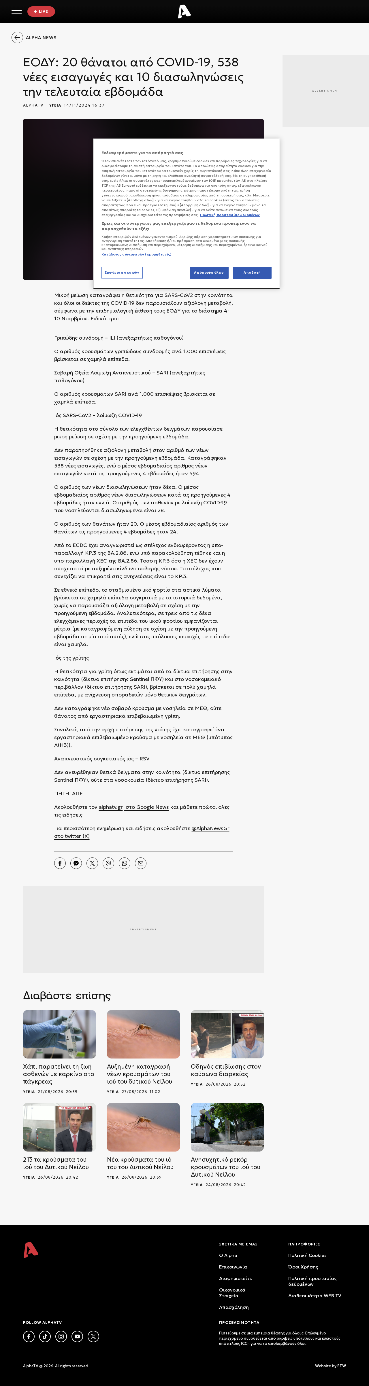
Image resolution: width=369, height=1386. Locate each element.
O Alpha (228, 1255)
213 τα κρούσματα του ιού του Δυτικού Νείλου (56, 1163)
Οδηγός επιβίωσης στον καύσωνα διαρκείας (226, 1070)
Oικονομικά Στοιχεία (232, 1292)
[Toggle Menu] (17, 12)
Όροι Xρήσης (303, 1267)
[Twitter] (92, 863)
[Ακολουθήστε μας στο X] (93, 1336)
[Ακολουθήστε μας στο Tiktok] (45, 1336)
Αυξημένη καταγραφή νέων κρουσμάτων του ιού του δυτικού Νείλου (139, 1074)
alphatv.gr (111, 807)
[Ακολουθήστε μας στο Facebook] (29, 1336)
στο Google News (146, 807)
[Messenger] (76, 863)
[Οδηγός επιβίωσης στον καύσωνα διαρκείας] (227, 1034)
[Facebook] (60, 863)
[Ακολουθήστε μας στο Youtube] (77, 1336)
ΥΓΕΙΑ (55, 105)
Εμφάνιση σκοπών (122, 272)
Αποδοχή (252, 272)
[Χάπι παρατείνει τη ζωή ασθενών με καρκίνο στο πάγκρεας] (59, 1034)
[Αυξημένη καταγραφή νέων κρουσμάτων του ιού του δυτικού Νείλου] (143, 1034)
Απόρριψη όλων (209, 272)
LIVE (43, 11)
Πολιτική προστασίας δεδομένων (312, 1281)
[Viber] (108, 863)
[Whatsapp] (124, 863)
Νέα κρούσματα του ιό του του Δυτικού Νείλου (140, 1163)
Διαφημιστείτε (235, 1278)
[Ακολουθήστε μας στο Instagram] (61, 1336)
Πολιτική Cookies (307, 1255)
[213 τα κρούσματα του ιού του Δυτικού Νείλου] (59, 1127)
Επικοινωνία (233, 1267)
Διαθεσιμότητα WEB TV (314, 1295)
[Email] (140, 863)
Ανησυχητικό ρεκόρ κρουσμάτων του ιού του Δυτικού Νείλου (225, 1167)
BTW (341, 1366)
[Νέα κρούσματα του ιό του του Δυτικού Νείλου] (143, 1127)
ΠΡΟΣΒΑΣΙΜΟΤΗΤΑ (239, 1322)
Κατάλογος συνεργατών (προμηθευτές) (136, 254)
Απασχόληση (234, 1307)
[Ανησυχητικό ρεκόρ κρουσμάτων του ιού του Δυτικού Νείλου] (227, 1127)
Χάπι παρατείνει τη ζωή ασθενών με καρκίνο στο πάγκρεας (58, 1074)
